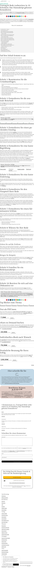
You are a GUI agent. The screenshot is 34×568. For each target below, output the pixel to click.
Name (3, 453)
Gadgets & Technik (4, 532)
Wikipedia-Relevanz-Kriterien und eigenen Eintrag (12, 394)
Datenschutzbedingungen (21, 450)
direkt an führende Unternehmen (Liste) (7, 393)
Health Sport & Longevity (5, 529)
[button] (6, 16)
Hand (12, 197)
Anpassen (5, 564)
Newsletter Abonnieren (17, 477)
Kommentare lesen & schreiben (20, 12)
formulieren (4, 185)
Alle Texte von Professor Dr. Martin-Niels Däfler (12, 383)
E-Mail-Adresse (4, 457)
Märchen (23, 141)
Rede (4, 102)
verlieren (27, 158)
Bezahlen (12, 317)
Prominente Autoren (5, 515)
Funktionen (15, 132)
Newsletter (24, 448)
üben (22, 238)
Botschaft (30, 102)
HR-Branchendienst (5, 543)
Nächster (32, 365)
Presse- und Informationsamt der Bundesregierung (17, 482)
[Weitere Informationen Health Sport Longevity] (28, 169)
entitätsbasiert (6, 392)
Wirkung (14, 204)
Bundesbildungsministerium (19, 395)
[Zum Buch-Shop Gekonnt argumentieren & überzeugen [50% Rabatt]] (3, 123)
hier (24, 485)
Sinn (20, 261)
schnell (21, 356)
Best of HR (28, 565)
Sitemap (13, 566)
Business (31, 294)
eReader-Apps (4, 546)
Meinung (2, 184)
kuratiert (30, 391)
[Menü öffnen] (9, 1)
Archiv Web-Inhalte (4, 522)
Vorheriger (1, 365)
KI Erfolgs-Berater (4, 539)
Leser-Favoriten (4, 518)
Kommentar (4, 437)
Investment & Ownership (5, 527)
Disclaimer (3, 506)
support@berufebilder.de (27, 312)
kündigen (18, 213)
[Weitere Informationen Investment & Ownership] (13, 170)
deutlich (1, 113)
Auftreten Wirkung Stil (4, 3)
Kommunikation (31, 19)
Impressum (3, 501)
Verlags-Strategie (4, 513)
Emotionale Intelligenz (5, 552)
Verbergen (8, 29)
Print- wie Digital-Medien (19, 392)
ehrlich (21, 20)
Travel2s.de (9, 566)
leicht (1, 235)
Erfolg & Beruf (4, 525)
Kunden (28, 257)
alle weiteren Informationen (7, 328)
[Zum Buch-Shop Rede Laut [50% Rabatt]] (9, 123)
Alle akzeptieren (16, 564)
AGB (29, 311)
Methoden (30, 258)
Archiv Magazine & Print (5, 520)
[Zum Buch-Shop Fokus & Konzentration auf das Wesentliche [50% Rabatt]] (20, 123)
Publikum (7, 204)
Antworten (3, 416)
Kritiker (25, 287)
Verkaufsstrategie (4, 553)
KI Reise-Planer (4, 541)
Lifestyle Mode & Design (5, 534)
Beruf (1, 295)
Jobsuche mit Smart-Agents (6, 538)
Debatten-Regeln (12, 450)
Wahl (20, 340)
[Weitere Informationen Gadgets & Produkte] (20, 169)
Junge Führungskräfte (5, 550)
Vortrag (27, 155)
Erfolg (5, 295)
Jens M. (3, 411)
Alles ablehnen (10, 564)
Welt (31, 356)
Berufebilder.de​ (4, 566)
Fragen (30, 355)
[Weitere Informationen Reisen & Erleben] (3, 169)
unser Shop (4, 339)
